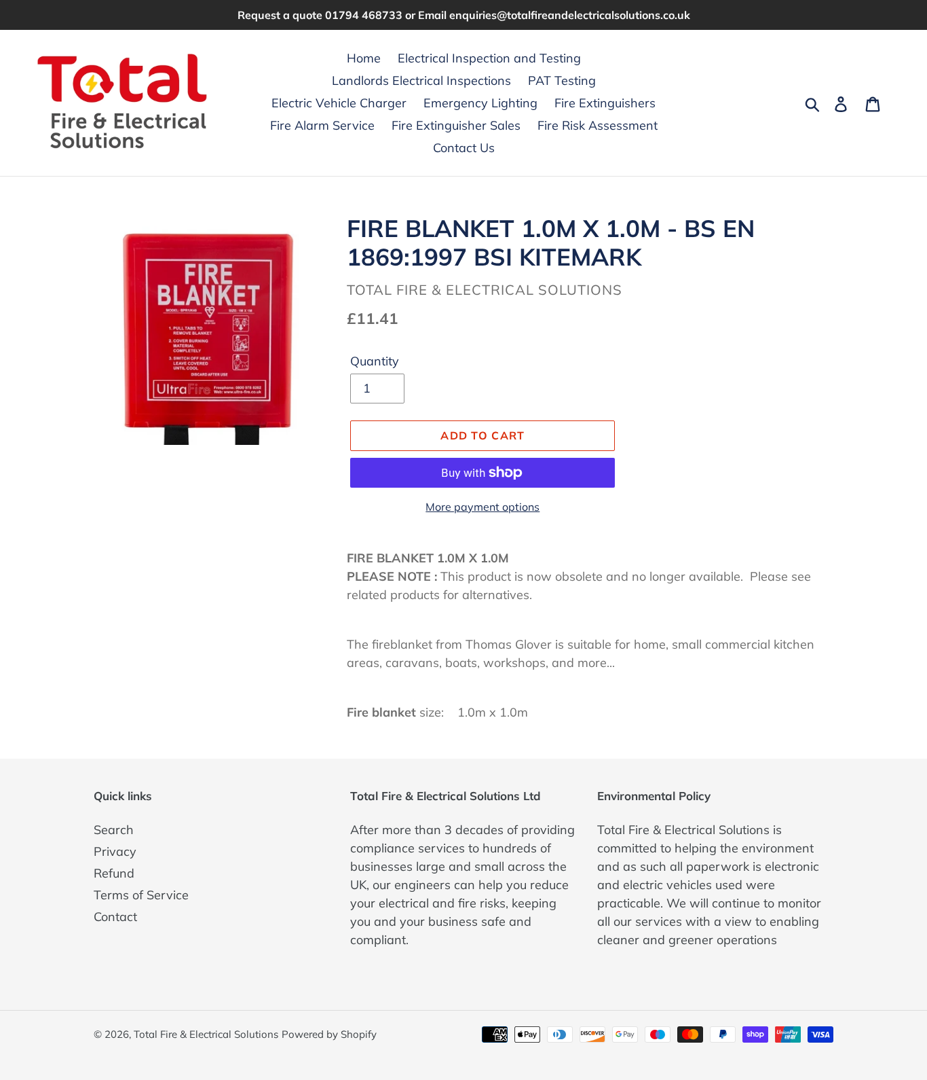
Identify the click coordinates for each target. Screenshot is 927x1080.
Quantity (374, 361)
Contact (115, 916)
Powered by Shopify (329, 1034)
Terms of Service (141, 895)
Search (114, 830)
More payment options (482, 507)
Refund (114, 873)
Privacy (115, 851)
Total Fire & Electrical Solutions (206, 1034)
